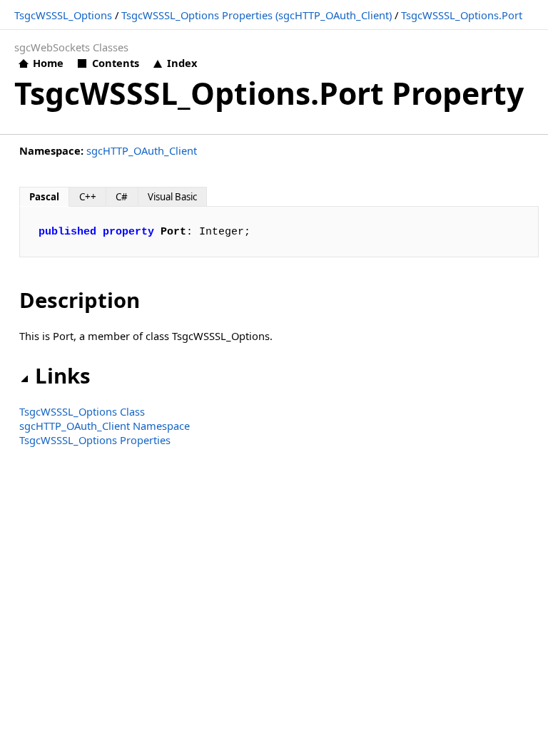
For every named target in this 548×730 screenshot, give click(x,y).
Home (48, 63)
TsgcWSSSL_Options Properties (95, 440)
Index (182, 63)
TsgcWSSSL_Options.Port (461, 15)
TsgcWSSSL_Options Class (82, 411)
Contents (115, 63)
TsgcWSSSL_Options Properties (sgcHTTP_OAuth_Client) (256, 15)
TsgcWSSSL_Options (63, 15)
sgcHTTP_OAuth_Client (141, 150)
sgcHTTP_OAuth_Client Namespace (104, 425)
